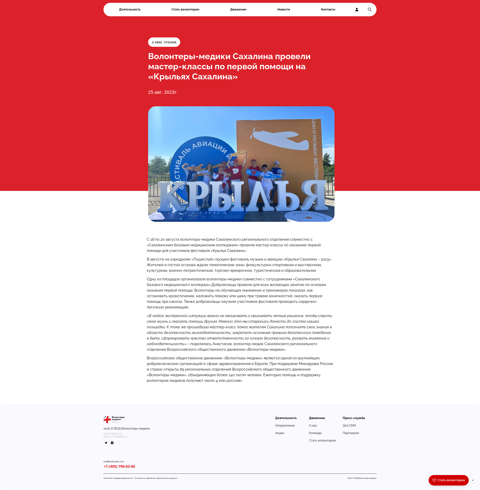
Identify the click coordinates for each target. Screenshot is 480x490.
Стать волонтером (185, 9)
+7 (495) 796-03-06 (119, 466)
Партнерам (351, 433)
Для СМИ (349, 425)
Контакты (328, 9)
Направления (285, 425)
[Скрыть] (473, 480)
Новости (283, 9)
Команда (315, 433)
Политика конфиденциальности (118, 478)
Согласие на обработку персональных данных (155, 478)
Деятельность (130, 9)
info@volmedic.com (114, 461)
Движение (238, 9)
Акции (279, 433)
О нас (313, 425)
